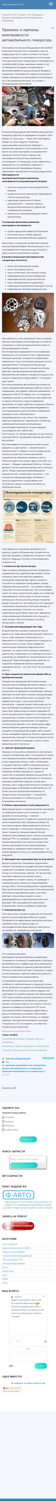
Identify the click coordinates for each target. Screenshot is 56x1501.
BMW (5, 1279)
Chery (5, 1283)
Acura (5, 1267)
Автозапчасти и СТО (13, 4)
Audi (4, 1275)
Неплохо (9, 1125)
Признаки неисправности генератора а (23, 1071)
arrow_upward (50, 1494)
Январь (22, 15)
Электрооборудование (17, 1058)
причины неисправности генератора (25, 1065)
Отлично (9, 1117)
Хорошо (9, 1121)
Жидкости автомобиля (13, 1252)
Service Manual (9, 1244)
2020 (14, 15)
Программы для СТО (12, 1259)
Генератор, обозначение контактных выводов (24, 1050)
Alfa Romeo (8, 1271)
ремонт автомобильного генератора (22, 1068)
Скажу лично (11, 1130)
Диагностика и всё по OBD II (16, 1248)
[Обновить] (45, 1342)
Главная (6, 15)
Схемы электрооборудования (17, 1256)
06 (29, 15)
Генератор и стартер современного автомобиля (25, 1046)
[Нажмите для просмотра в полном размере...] (28, 128)
